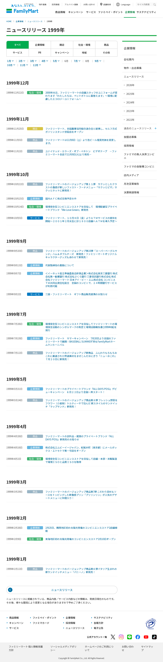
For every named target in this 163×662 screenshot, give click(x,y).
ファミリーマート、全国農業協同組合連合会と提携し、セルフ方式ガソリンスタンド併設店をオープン (81, 130)
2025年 (130, 93)
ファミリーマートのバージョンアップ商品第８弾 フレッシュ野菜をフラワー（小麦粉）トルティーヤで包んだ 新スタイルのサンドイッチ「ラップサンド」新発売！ (81, 403)
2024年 (130, 102)
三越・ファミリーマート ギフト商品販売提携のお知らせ (76, 294)
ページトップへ (153, 652)
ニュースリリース (35, 21)
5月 (55, 61)
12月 (35, 65)
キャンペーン (75, 12)
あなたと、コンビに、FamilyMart (22, 9)
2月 (20, 61)
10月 (9, 65)
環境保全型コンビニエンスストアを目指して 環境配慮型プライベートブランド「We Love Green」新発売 (81, 208)
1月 (9, 61)
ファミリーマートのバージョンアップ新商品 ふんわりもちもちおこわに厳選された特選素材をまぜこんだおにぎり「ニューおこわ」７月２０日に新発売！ (81, 356)
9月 (97, 61)
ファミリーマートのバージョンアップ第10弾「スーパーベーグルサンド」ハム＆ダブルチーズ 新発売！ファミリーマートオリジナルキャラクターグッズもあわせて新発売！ (81, 254)
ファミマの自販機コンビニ (139, 166)
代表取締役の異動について (59, 265)
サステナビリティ (146, 12)
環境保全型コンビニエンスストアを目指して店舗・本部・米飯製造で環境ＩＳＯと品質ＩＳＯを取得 (81, 460)
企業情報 (19, 21)
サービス (91, 12)
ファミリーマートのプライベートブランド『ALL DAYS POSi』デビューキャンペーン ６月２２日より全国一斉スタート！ (81, 390)
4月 (43, 61)
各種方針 (98, 623)
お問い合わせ (89, 4)
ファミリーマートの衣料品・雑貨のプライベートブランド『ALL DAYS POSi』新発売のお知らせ (79, 438)
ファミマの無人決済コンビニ (139, 156)
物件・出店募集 (133, 68)
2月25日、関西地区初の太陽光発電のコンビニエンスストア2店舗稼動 (81, 529)
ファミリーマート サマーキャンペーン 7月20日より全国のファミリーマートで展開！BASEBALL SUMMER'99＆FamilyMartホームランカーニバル (80, 341)
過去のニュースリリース (138, 128)
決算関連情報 (131, 192)
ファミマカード (41, 623)
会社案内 (129, 59)
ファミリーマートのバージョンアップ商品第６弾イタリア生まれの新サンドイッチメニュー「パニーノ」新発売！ (81, 570)
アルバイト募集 (71, 4)
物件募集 (42, 4)
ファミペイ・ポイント (110, 12)
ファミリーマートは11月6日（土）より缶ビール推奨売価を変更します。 (80, 141)
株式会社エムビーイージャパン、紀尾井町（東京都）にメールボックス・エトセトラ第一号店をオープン (81, 449)
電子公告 (98, 628)
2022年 (130, 119)
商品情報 (60, 12)
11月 (22, 65)
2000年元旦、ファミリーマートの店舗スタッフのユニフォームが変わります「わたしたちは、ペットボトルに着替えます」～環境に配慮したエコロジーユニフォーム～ (81, 96)
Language (125, 4)
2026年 (130, 85)
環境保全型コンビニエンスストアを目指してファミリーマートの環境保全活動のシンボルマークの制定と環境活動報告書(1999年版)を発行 (81, 327)
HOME (9, 21)
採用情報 (55, 4)
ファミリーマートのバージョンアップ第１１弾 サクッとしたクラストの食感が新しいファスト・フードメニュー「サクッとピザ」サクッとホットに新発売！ (81, 187)
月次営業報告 (131, 183)
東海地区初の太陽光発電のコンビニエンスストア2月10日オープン (80, 539)
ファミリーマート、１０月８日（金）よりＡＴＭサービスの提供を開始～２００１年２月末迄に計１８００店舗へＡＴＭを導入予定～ (81, 219)
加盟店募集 (130, 137)
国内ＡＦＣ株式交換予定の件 (60, 198)
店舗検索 (107, 4)
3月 (32, 61)
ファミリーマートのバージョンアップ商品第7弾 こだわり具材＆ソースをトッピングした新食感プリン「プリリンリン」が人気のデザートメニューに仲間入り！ (81, 495)
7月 (76, 61)
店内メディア (131, 175)
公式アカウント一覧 (97, 636)
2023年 (130, 111)
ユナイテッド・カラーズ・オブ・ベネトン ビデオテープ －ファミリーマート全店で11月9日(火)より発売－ (81, 153)
